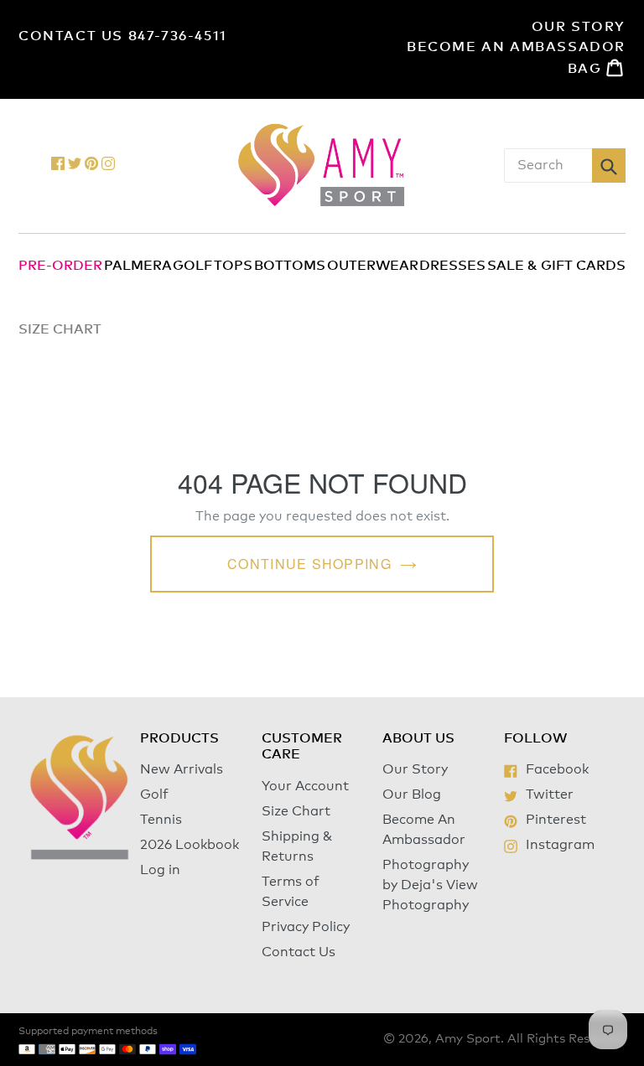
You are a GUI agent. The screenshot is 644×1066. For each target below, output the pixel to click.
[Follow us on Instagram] (108, 166)
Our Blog (411, 794)
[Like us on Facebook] (58, 166)
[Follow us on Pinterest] (91, 166)
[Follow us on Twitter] (74, 166)
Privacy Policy (306, 927)
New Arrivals (181, 769)
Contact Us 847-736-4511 (122, 36)
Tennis (161, 819)
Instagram (560, 844)
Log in (160, 870)
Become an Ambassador (516, 47)
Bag (597, 67)
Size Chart (296, 811)
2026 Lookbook (189, 844)
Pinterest (555, 819)
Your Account (305, 786)
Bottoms (289, 265)
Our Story (579, 27)
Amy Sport (468, 1038)
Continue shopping (309, 563)
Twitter (549, 794)
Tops (233, 265)
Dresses (452, 265)
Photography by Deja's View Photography (430, 885)
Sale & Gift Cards (556, 265)
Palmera (138, 265)
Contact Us (298, 952)
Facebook (557, 769)
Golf (192, 265)
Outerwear (372, 265)
